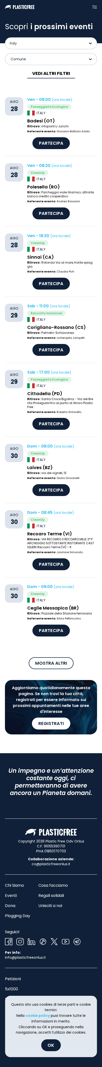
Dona (10, 905)
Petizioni (13, 979)
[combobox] (10, 43)
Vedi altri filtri (51, 73)
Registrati (51, 723)
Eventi (11, 895)
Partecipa (51, 143)
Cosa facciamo (53, 885)
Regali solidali (51, 895)
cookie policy (38, 1015)
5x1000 (11, 989)
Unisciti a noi (50, 905)
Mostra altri (51, 663)
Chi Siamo (14, 885)
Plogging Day (17, 916)
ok (51, 1045)
